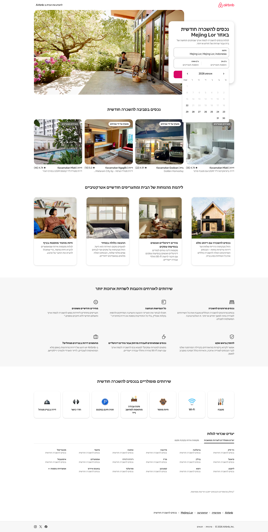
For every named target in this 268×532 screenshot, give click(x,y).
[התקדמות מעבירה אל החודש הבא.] (188, 74)
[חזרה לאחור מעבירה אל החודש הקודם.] (224, 74)
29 (187, 111)
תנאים (200, 526)
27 (199, 111)
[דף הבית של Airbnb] (226, 5)
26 (205, 111)
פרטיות (209, 526)
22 (187, 105)
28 (193, 111)
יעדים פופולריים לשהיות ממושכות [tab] (219, 440)
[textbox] (215, 65)
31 (218, 118)
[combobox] (201, 54)
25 (211, 111)
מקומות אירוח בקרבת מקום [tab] (187, 440)
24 (218, 111)
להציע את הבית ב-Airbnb (49, 5)
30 (223, 118)
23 (224, 111)
